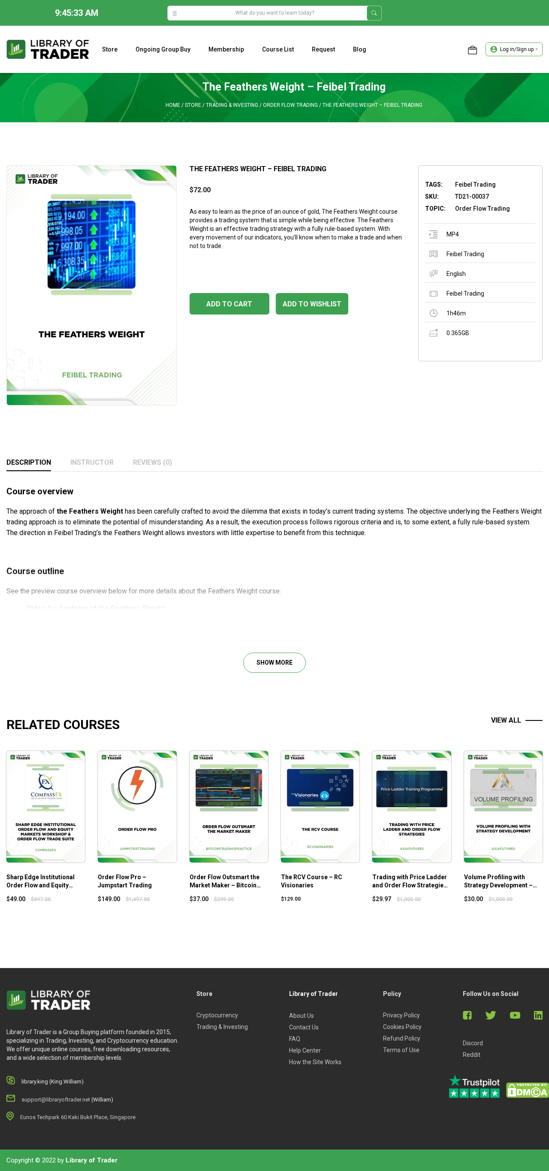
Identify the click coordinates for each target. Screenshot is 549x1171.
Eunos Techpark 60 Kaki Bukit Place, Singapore (78, 1117)
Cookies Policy (402, 1026)
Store (110, 49)
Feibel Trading (465, 254)
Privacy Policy (401, 1015)
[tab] (28, 463)
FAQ (294, 1038)
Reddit (471, 1054)
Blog (359, 49)
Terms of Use (401, 1050)
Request (323, 49)
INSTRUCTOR (92, 462)
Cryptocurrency (217, 1015)
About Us (301, 1015)
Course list (278, 49)
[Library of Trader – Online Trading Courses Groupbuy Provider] (47, 48)
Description (28, 462)
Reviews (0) (152, 462)
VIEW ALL (506, 720)
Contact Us (304, 1027)
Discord (473, 1043)
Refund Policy (401, 1038)
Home (173, 105)
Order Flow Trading (290, 105)
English (456, 273)
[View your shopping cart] (472, 49)
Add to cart (229, 304)
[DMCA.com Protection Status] (527, 1090)
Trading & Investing (232, 105)
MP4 (452, 234)
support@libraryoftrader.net (55, 1099)
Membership (226, 49)
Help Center (305, 1050)
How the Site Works (315, 1062)
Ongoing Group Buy (163, 49)
